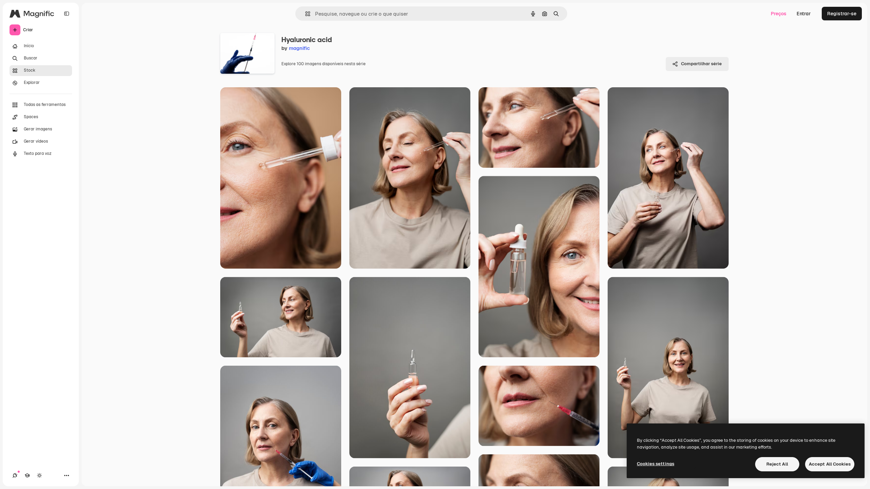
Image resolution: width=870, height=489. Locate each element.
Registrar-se (841, 14)
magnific (299, 48)
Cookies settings (655, 464)
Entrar (804, 14)
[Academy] (27, 475)
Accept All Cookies (830, 464)
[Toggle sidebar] (66, 13)
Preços (778, 14)
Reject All (777, 464)
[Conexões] (15, 475)
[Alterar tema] (39, 475)
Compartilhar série (701, 64)
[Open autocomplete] (305, 13)
